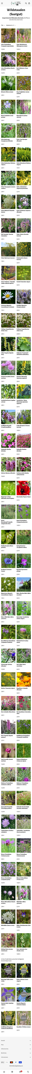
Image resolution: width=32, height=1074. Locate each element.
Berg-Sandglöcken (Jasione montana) (23, 92)
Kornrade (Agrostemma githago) (22, 570)
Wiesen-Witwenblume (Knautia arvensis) (8, 902)
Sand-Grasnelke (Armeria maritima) (7, 760)
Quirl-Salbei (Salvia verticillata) (21, 665)
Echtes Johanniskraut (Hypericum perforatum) (22, 187)
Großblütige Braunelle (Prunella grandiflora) (6, 426)
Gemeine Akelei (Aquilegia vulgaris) (7, 1003)
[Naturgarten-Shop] (16, 3)
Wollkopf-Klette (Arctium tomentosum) (7, 949)
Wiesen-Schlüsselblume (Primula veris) (22, 878)
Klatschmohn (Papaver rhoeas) (24, 497)
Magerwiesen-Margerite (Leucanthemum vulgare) (7, 594)
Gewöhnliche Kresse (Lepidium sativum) (8, 401)
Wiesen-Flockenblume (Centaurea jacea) (6, 855)
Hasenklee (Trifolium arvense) (24, 1027)
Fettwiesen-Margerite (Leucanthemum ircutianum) (7, 306)
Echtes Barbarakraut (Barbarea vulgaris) (8, 163)
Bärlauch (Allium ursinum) (7, 92)
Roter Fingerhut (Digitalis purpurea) (7, 736)
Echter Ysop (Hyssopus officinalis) (22, 140)
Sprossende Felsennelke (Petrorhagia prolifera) (6, 807)
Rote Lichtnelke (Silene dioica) (8, 712)
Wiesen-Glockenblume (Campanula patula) (6, 878)
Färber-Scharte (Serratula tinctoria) (22, 235)
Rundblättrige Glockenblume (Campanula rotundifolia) (23, 736)
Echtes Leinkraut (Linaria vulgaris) (22, 980)
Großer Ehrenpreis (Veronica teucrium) (23, 426)
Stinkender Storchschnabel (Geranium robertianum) (23, 807)
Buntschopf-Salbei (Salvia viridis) (7, 980)
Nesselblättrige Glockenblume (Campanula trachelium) (8, 641)
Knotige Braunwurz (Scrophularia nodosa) (22, 546)
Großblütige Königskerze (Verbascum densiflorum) (7, 1027)
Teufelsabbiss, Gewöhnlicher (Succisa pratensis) (23, 831)
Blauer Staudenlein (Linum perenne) (7, 116)
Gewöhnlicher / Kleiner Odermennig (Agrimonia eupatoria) (22, 402)
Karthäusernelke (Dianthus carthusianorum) (23, 473)
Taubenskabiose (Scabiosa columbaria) (7, 831)
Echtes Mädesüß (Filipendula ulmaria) (7, 211)
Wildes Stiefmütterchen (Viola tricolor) (24, 926)
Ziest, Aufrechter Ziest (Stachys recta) (22, 949)
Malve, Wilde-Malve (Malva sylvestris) (7, 617)
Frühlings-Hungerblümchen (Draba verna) (7, 329)
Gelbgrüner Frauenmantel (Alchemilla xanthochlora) (23, 353)
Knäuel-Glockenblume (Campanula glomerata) (22, 521)
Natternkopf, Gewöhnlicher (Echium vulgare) (23, 617)
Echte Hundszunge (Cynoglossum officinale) (7, 140)
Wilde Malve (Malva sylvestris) (21, 902)
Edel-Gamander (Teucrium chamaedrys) (7, 235)
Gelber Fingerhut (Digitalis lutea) (7, 353)
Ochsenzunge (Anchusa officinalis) (6, 665)
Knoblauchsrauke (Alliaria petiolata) (7, 546)
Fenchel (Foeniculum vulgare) (23, 281)
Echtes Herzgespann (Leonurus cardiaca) (8, 187)
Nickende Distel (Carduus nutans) (22, 641)
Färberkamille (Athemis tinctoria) (22, 258)
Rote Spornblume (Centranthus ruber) (24, 712)
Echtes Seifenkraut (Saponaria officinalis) (24, 211)
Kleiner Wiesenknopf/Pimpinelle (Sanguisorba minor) (6, 522)
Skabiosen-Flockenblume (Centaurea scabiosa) (7, 783)
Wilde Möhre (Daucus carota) (7, 925)
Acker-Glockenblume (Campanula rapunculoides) (7, 45)
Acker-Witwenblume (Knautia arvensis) (8, 68)
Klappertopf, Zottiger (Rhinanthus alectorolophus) (7, 497)
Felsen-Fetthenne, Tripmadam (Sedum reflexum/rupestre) (8, 282)
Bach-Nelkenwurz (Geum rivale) (22, 68)
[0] (20, 1072)
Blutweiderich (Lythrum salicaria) (22, 116)
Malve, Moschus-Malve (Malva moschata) (24, 594)
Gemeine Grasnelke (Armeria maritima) (7, 377)
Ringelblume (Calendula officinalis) (22, 689)
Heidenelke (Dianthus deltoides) (6, 450)
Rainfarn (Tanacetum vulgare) (8, 688)
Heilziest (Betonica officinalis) (8, 473)
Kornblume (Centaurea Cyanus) (6, 570)
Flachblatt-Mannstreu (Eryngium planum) (22, 306)
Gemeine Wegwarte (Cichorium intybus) (21, 1003)
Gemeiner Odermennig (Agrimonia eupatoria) (22, 377)
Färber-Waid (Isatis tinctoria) (8, 258)
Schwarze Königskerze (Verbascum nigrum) (22, 760)
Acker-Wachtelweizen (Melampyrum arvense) (22, 45)
